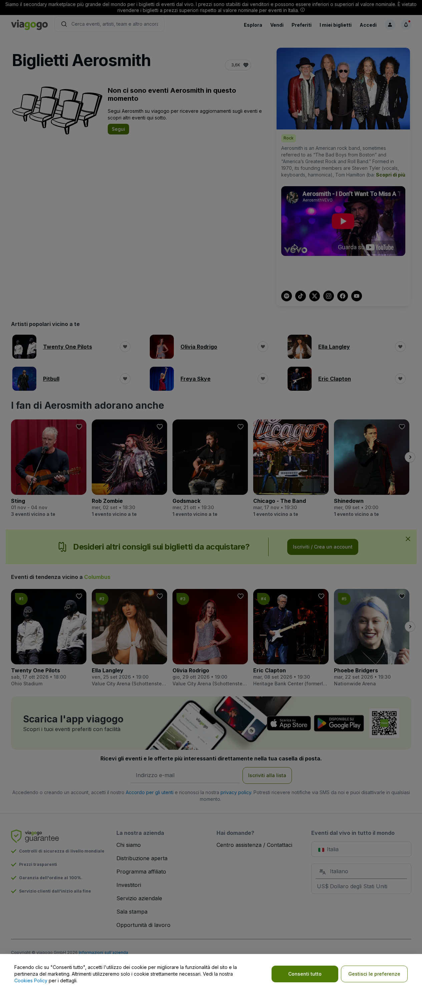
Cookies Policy (30, 980)
